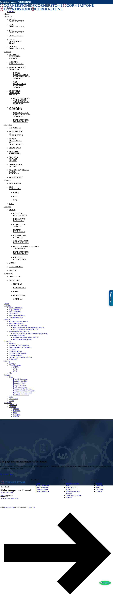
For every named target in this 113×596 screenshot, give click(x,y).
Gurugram (99, 489)
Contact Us (11, 12)
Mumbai (99, 483)
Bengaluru (99, 485)
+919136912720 (24, 2)
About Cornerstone (42, 485)
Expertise (69, 497)
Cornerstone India (9, 507)
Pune (97, 487)
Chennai (99, 491)
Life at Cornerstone (42, 491)
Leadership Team (42, 489)
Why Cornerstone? (42, 487)
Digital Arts (32, 507)
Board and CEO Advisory (71, 488)
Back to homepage (6, 474)
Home (38, 483)
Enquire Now (111, 298)
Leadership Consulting (74, 495)
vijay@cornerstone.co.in (9, 498)
